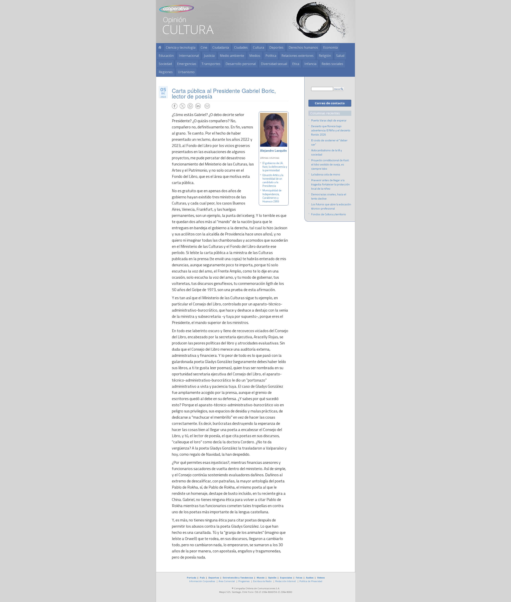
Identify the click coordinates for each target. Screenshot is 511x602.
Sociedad (165, 64)
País (202, 577)
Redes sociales (332, 64)
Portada (191, 577)
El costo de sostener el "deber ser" (329, 142)
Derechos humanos (303, 47)
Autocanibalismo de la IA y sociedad (326, 152)
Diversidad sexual (274, 64)
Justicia (209, 55)
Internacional (189, 55)
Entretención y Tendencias (238, 577)
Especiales (286, 577)
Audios (310, 577)
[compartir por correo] (207, 106)
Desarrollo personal (241, 64)
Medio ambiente (232, 55)
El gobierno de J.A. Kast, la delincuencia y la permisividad (274, 166)
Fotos (299, 577)
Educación (166, 55)
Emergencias (186, 64)
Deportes (276, 47)
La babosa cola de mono (325, 174)
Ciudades (241, 47)
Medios (254, 55)
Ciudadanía (220, 47)
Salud (340, 55)
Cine (204, 47)
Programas (244, 581)
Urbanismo (186, 72)
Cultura (258, 47)
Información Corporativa (202, 581)
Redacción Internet (285, 581)
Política (270, 55)
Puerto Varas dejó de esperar (329, 120)
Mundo (260, 577)
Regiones (166, 72)
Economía (330, 47)
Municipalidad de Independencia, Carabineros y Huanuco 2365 (271, 195)
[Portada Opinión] (159, 47)
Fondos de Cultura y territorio (328, 214)
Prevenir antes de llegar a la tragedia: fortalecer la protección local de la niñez (330, 184)
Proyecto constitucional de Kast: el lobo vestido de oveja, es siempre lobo (330, 164)
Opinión (272, 577)
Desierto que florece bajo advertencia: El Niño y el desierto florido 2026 (330, 130)
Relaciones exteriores (297, 55)
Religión (325, 55)
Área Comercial (227, 581)
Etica (295, 64)
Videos (321, 577)
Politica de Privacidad (310, 581)
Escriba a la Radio (262, 581)
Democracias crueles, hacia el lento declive (328, 196)
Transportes (210, 64)
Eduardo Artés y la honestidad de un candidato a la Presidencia (272, 180)
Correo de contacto (330, 103)
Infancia (310, 64)
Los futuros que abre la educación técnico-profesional (331, 206)
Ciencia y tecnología (180, 47)
